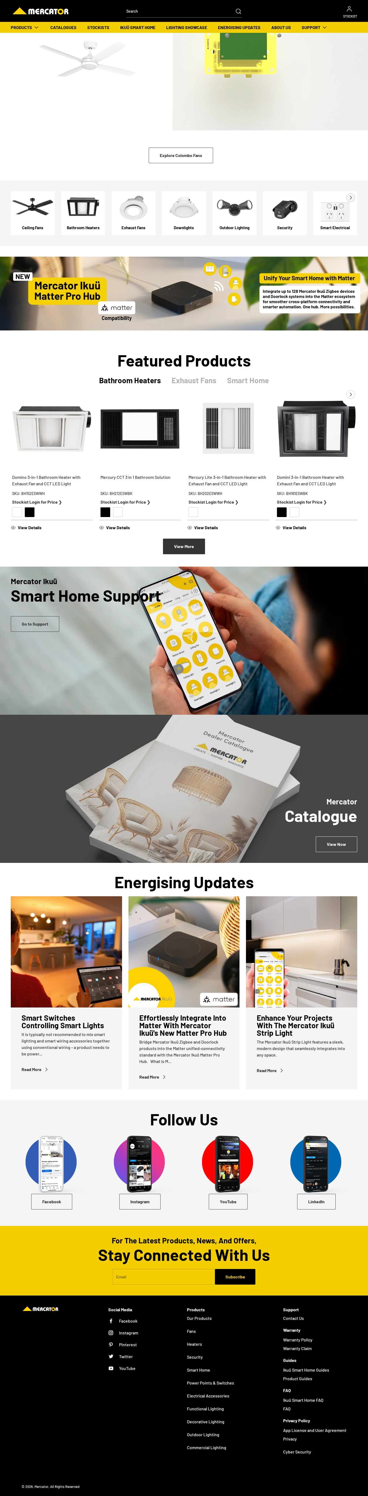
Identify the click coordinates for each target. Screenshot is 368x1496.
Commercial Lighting (206, 1447)
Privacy (290, 1438)
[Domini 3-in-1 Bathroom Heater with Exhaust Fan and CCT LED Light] (316, 429)
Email (121, 1276)
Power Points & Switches (210, 1382)
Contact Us (293, 1318)
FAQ (286, 1408)
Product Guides (297, 1378)
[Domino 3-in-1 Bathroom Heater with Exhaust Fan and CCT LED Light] (52, 429)
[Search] (236, 11)
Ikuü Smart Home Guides (306, 1369)
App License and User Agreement (314, 1430)
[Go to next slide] (350, 198)
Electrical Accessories (208, 1395)
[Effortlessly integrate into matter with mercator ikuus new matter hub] (184, 951)
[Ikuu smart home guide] (184, 641)
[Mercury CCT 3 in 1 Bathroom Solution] (140, 429)
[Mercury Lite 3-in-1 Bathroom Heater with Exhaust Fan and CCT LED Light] (228, 429)
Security (195, 1356)
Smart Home (198, 1369)
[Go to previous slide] (338, 198)
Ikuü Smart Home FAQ (303, 1400)
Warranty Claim (297, 1348)
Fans (191, 1331)
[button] (52, 527)
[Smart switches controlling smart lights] (66, 951)
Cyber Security (297, 1451)
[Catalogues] (184, 789)
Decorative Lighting (205, 1421)
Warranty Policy (298, 1339)
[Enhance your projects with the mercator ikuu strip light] (301, 951)
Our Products (199, 1318)
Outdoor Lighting (203, 1434)
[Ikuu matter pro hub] (184, 293)
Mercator (41, 1486)
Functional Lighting (205, 1408)
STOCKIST (350, 16)
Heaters (194, 1344)
